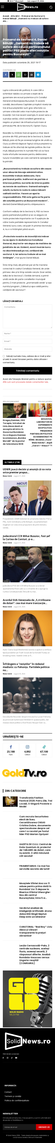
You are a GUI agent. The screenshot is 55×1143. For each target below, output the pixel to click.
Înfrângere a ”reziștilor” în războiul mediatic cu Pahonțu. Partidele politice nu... (26, 667)
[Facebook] (5, 74)
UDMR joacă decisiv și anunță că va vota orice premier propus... (27, 471)
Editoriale (7, 645)
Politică (6, 514)
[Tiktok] (11, 1057)
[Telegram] (38, 74)
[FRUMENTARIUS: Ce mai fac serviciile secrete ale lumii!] (10, 870)
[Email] (25, 74)
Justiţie (6, 581)
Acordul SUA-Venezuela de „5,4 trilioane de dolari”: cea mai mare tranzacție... (26, 601)
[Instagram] (7, 1057)
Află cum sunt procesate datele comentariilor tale (25, 382)
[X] (12, 74)
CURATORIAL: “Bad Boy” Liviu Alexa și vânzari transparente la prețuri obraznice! (35, 931)
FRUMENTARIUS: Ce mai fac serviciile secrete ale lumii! (34, 867)
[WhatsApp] (18, 74)
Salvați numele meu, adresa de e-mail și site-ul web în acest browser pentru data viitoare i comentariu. (27, 359)
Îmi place (11, 745)
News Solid (7, 476)
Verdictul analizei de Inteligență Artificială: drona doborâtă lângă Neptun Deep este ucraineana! (35, 912)
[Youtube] (16, 1057)
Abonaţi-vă (44, 1127)
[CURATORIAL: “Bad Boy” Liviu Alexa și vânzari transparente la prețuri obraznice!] (10, 930)
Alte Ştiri (15, 16)
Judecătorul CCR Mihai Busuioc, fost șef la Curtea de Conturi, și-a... (26, 537)
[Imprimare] (31, 74)
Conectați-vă (27, 745)
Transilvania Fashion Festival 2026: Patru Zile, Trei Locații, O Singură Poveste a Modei (35, 802)
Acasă (6, 16)
